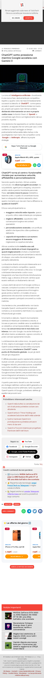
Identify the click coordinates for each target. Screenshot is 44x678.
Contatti (15, 671)
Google (5, 137)
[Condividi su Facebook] (40, 511)
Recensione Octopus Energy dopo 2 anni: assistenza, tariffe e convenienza (23, 626)
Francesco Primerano (12, 48)
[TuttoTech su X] (37, 457)
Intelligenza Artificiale (12, 51)
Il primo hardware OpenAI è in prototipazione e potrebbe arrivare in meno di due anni (22, 421)
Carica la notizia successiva (22, 567)
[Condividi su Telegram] (39, 165)
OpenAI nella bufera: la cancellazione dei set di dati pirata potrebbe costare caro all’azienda (23, 406)
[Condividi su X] (35, 511)
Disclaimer (23, 673)
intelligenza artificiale (21, 95)
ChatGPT (25, 103)
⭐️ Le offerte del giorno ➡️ (17, 523)
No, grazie (16, 18)
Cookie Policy (13, 673)
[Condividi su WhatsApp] (35, 165)
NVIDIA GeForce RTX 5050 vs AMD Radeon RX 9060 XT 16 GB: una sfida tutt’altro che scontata (25, 616)
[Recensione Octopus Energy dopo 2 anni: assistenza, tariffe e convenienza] (8, 626)
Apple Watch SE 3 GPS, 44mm (27, 157)
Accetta (28, 18)
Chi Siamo (6, 671)
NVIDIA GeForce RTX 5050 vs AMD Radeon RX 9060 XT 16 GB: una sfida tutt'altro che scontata (23, 476)
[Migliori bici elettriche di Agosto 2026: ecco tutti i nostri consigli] (8, 636)
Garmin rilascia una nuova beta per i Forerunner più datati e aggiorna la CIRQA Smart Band (25, 645)
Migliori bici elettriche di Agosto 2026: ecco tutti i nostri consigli (24, 636)
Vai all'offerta (22, 165)
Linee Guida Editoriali (26, 671)
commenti (38, 51)
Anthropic (15, 137)
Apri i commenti (8, 511)
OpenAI (32, 114)
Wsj (41, 464)
